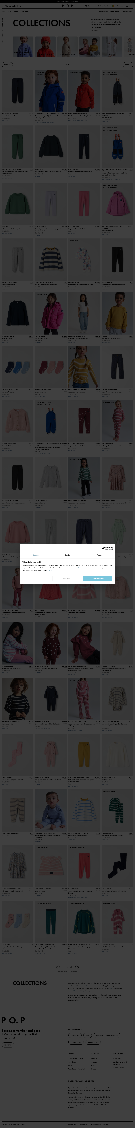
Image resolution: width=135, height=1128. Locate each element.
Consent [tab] (36, 555)
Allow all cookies (97, 578)
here (80, 568)
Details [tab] (67, 555)
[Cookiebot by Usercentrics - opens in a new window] (103, 548)
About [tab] (99, 555)
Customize (66, 578)
